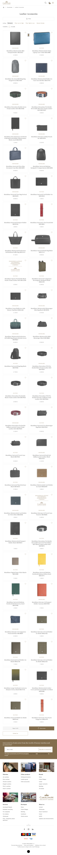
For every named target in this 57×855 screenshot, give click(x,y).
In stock (13, 26)
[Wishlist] (25, 32)
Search (45, 2)
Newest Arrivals (40, 23)
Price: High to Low (30, 23)
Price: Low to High (19, 23)
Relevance (10, 23)
